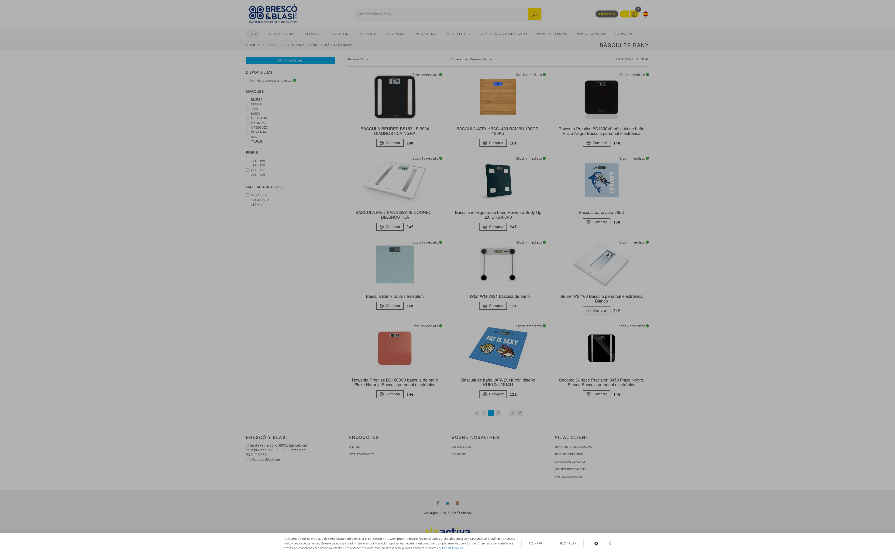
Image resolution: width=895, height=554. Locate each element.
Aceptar (535, 543)
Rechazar (568, 543)
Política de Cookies (450, 548)
